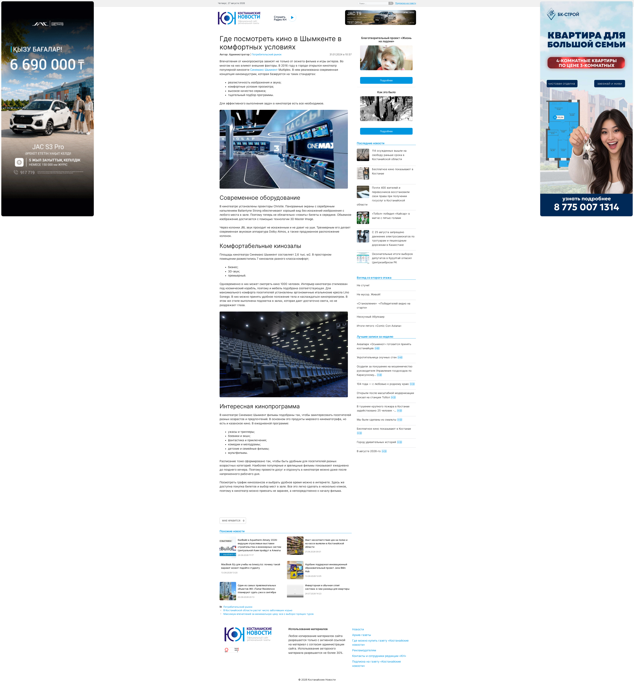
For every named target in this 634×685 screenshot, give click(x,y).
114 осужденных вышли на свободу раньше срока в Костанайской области (389, 155)
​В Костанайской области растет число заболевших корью (257, 610)
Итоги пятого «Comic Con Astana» (379, 325)
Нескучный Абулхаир (371, 316)
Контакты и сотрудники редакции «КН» (379, 656)
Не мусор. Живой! (368, 294)
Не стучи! (363, 285)
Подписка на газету (405, 3)
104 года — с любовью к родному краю (383, 384)
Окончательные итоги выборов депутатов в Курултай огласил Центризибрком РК (392, 258)
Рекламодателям (364, 650)
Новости (358, 629)
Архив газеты (361, 635)
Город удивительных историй (376, 442)
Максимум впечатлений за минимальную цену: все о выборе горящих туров (268, 613)
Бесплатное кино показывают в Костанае (384, 428)
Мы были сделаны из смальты (376, 419)
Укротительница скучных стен (377, 357)
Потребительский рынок (267, 54)
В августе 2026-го (369, 451)
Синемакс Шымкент (264, 69)
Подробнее (386, 80)
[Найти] (390, 3)
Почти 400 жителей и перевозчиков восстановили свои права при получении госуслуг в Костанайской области (383, 196)
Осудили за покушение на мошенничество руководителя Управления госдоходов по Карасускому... (384, 370)
